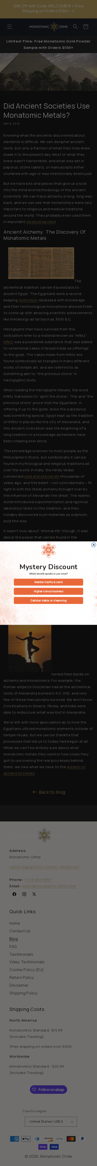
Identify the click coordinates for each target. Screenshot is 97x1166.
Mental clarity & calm (48, 582)
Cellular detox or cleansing (48, 600)
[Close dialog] (93, 545)
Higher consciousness (49, 591)
